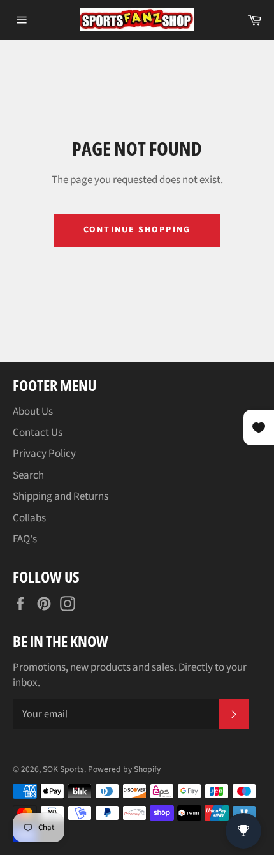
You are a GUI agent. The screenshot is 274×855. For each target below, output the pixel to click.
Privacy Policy (44, 453)
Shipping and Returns (60, 496)
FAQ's (25, 539)
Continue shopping (137, 229)
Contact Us (37, 432)
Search (28, 475)
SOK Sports (63, 769)
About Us (33, 411)
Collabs (29, 518)
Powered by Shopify (124, 769)
